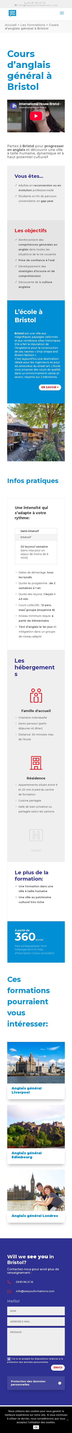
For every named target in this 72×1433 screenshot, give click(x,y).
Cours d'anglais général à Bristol (32, 26)
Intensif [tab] (25, 537)
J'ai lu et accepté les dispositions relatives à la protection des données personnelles (35, 1360)
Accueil (11, 25)
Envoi (58, 1367)
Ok (36, 1427)
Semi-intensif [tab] (29, 531)
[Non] (67, 1420)
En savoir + (50, 387)
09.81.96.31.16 (36, 2)
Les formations (32, 25)
